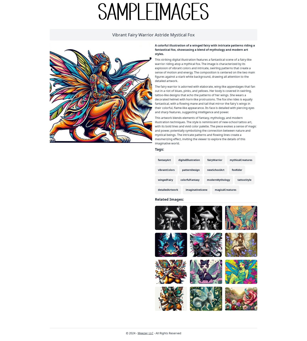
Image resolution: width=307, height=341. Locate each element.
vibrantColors (166, 170)
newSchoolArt (215, 170)
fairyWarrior (214, 160)
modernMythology (218, 180)
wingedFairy (165, 180)
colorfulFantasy (190, 180)
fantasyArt (164, 160)
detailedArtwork (168, 189)
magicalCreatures (225, 189)
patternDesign (191, 170)
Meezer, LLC (145, 333)
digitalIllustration (189, 160)
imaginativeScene (196, 189)
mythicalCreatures (241, 160)
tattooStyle (244, 180)
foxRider (237, 170)
